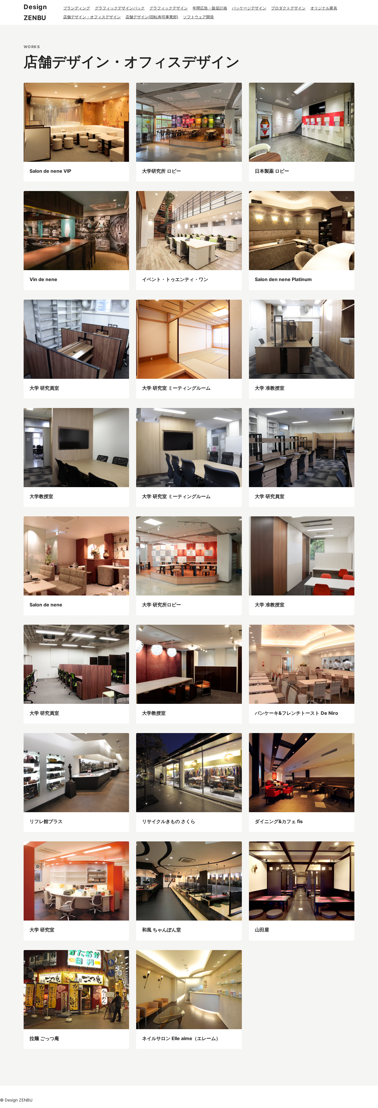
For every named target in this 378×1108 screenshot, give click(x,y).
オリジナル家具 (323, 8)
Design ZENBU (35, 12)
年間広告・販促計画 (210, 8)
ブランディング (76, 8)
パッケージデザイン (249, 8)
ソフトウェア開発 (198, 16)
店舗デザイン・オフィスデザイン (92, 16)
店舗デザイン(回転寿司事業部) (152, 16)
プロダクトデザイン (288, 8)
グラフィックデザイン (168, 8)
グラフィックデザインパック (120, 8)
